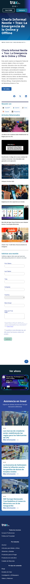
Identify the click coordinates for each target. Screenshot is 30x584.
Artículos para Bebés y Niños (11, 548)
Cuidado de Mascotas (8, 561)
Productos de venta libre (9, 558)
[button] (14, 96)
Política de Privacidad (8, 536)
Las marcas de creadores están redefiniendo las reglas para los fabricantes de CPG (14, 434)
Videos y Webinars (7, 578)
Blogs (3, 569)
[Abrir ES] (17, 6)
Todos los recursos (15, 530)
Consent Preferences (8, 533)
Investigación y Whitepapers (10, 575)
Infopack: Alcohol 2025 (8, 181)
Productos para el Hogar (9, 554)
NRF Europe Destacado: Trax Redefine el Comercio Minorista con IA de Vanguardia (14, 502)
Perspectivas (9, 42)
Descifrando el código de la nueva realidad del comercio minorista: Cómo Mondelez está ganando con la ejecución (14, 159)
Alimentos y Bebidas (8, 551)
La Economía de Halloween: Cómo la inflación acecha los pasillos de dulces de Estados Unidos (15, 468)
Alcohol (4, 545)
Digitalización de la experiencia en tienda (13, 202)
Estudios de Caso (7, 572)
